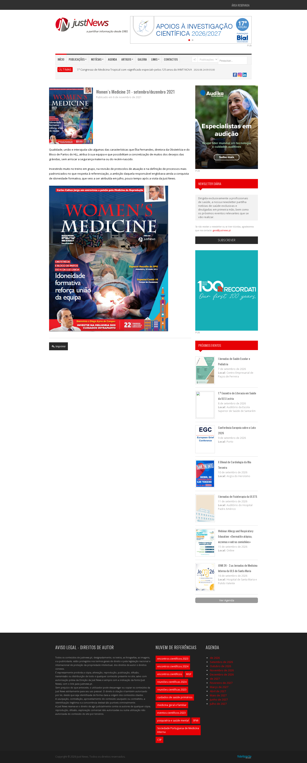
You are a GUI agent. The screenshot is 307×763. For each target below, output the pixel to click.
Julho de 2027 (218, 704)
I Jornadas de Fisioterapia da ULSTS (237, 496)
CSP (159, 739)
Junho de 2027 (219, 699)
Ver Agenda (226, 600)
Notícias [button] (96, 59)
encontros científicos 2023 (172, 658)
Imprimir (60, 346)
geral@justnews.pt (222, 230)
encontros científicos (169, 674)
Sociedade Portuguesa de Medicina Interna (178, 730)
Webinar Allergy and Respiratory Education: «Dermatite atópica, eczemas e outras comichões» (235, 536)
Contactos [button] (171, 59)
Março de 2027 (219, 687)
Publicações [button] (77, 59)
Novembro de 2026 (222, 670)
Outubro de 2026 (220, 666)
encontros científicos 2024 (172, 666)
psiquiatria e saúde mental (173, 720)
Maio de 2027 (218, 695)
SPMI (195, 720)
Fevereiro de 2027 (221, 683)
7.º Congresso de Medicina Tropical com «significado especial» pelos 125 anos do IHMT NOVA (134, 69)
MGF (188, 674)
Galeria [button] (142, 59)
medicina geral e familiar (171, 705)
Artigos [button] (126, 59)
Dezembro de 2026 (222, 674)
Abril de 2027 (218, 691)
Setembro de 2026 (221, 662)
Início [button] (61, 59)
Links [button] (154, 59)
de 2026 (215, 658)
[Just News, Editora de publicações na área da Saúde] (91, 27)
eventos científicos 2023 (171, 713)
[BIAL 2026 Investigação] (190, 29)
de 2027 (215, 678)
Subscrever (226, 240)
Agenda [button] (112, 59)
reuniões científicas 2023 (171, 689)
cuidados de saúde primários (174, 697)
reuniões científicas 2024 (171, 682)
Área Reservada (241, 5)
